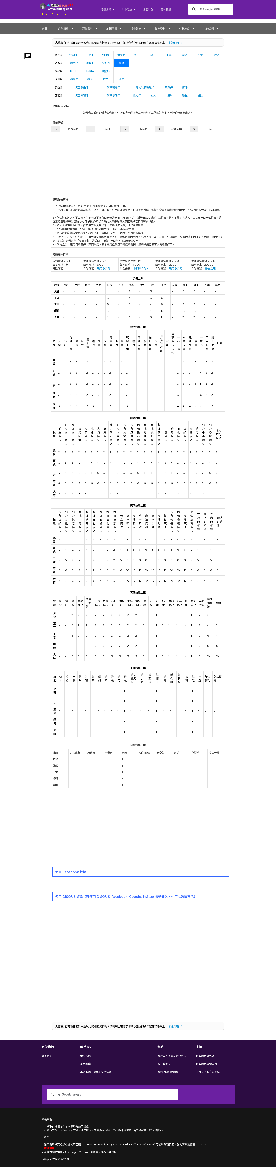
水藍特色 (148, 9)
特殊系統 (127, 9)
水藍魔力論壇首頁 (206, 1064)
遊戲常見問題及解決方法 (171, 1056)
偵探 (169, 95)
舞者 (216, 55)
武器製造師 (81, 87)
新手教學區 (164, 1064)
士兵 (169, 55)
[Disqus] (138, 960)
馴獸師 (106, 71)
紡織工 (74, 79)
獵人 (90, 79)
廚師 (185, 87)
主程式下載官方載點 (208, 1071)
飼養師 (90, 71)
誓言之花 (210, 268)
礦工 (121, 79)
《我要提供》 (175, 42)
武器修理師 (81, 95)
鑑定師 (137, 95)
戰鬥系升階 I (104, 268)
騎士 (153, 55)
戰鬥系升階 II (141, 268)
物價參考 (106, 9)
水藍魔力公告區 (205, 1056)
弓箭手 (90, 55)
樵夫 (105, 79)
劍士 (137, 55)
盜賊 (200, 55)
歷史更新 (47, 1056)
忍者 (185, 55)
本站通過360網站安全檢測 (96, 1071)
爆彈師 (121, 55)
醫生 (185, 95)
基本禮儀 (166, 9)
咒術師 (106, 63)
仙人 (153, 95)
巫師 (121, 63)
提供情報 (49, 1148)
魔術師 (74, 63)
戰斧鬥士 (74, 55)
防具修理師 (113, 95)
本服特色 (85, 1056)
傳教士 (90, 63)
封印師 (74, 71)
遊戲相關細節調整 (167, 1071)
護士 (200, 95)
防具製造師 (113, 87)
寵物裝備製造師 (145, 87)
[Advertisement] (138, 165)
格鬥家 (106, 55)
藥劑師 (169, 87)
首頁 (44, 28)
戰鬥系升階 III (177, 268)
